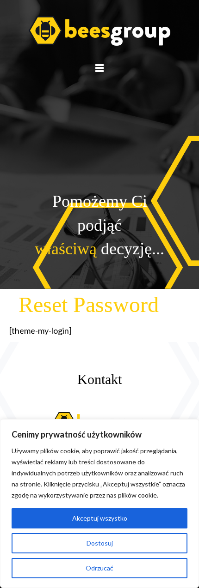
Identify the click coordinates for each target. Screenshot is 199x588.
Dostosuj (100, 543)
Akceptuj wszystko (99, 518)
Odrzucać (99, 568)
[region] (99, 503)
